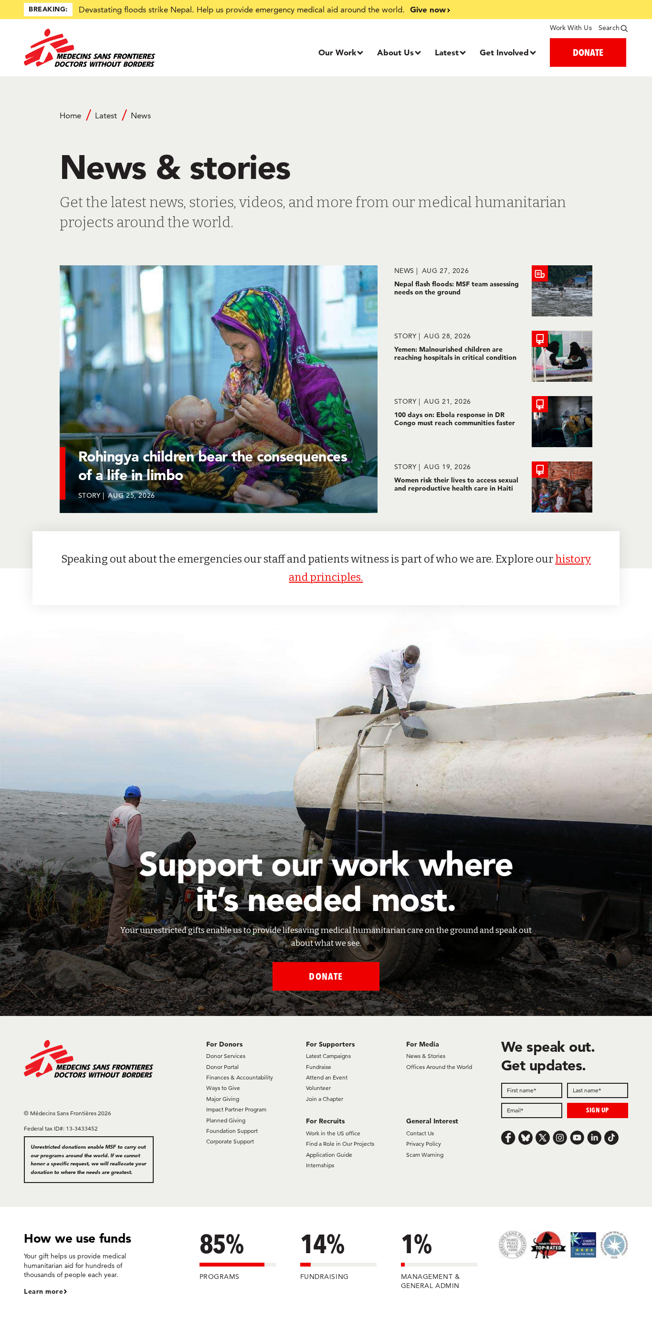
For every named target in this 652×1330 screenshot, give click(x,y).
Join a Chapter (324, 1098)
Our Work (337, 52)
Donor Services (225, 1055)
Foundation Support (232, 1130)
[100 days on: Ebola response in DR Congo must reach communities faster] (493, 421)
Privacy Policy (423, 1143)
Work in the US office (333, 1133)
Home (70, 115)
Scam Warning (424, 1154)
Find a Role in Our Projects (340, 1143)
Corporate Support (230, 1141)
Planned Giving (225, 1120)
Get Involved (504, 52)
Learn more (43, 1291)
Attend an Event (326, 1077)
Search (609, 27)
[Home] (99, 48)
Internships (320, 1165)
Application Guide (329, 1154)
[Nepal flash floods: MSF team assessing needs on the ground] (493, 290)
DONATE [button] (588, 52)
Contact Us (420, 1133)
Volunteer (318, 1087)
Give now (428, 9)
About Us (395, 52)
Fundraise (318, 1066)
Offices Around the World (439, 1066)
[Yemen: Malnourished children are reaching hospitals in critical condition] (493, 356)
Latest (447, 52)
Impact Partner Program (236, 1109)
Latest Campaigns (328, 1055)
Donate (326, 976)
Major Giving (222, 1098)
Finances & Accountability (239, 1077)
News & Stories (425, 1055)
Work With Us (570, 27)
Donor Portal (222, 1066)
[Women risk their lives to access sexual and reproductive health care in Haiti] (493, 487)
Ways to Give (223, 1087)
